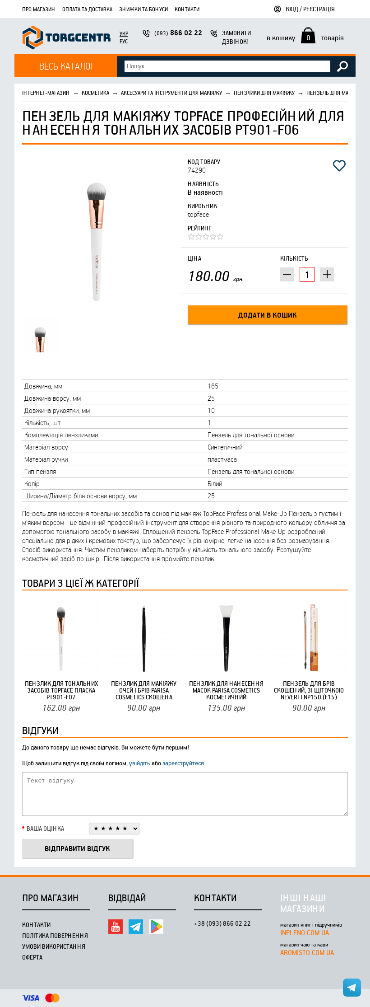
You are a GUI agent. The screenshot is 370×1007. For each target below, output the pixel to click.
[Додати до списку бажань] (339, 165)
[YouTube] (115, 926)
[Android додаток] (156, 926)
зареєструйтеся (183, 763)
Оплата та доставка (87, 9)
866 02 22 (178, 32)
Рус (124, 41)
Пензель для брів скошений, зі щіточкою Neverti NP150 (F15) (309, 690)
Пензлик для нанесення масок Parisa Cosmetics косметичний (226, 690)
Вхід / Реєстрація (310, 9)
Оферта (32, 957)
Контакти (187, 9)
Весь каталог (67, 66)
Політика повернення (55, 935)
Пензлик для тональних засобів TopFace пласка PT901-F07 (61, 690)
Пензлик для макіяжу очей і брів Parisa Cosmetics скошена (143, 690)
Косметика (95, 92)
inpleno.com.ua (304, 932)
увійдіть (139, 763)
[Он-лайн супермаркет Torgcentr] (66, 38)
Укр (124, 33)
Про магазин (39, 9)
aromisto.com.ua (307, 952)
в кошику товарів (305, 37)
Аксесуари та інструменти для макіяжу (171, 92)
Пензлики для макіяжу (264, 92)
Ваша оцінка (45, 828)
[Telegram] (136, 926)
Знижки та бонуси (143, 9)
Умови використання (53, 946)
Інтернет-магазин (46, 92)
